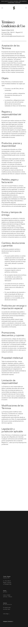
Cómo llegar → (6, 613)
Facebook (10, 621)
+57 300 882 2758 (7, 584)
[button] (2, 8)
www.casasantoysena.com (9, 55)
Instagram (5, 621)
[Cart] (26, 8)
